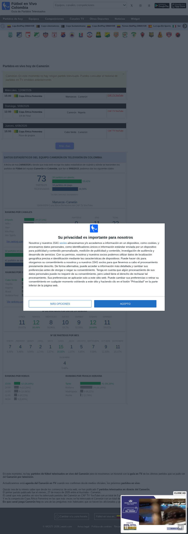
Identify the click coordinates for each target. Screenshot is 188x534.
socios (63, 243)
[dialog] (94, 267)
